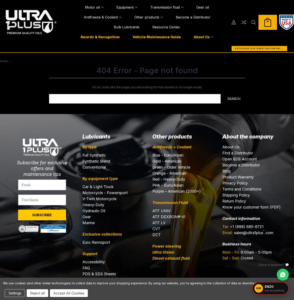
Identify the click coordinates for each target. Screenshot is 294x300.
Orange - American (169, 173)
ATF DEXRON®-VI (168, 217)
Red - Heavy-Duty (168, 179)
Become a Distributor (193, 17)
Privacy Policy (235, 183)
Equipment (125, 7)
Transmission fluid (165, 7)
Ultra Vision (163, 252)
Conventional (94, 167)
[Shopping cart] (267, 22)
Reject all (37, 293)
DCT (156, 235)
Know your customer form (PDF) (251, 207)
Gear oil (202, 7)
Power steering (166, 246)
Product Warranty (238, 177)
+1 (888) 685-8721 (242, 226)
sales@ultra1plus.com (247, 232)
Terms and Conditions (241, 189)
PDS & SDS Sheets (99, 274)
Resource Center (166, 27)
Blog (226, 171)
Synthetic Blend (96, 161)
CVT (156, 229)
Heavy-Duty (93, 205)
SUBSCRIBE (42, 215)
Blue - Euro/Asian (167, 155)
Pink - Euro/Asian (167, 185)
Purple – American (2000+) (176, 191)
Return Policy (234, 201)
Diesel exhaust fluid (171, 258)
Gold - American (166, 161)
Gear (86, 217)
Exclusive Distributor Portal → (259, 48)
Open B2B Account (239, 159)
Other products (146, 17)
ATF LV (159, 223)
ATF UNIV (161, 211)
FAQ (86, 268)
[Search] (253, 22)
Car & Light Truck (98, 186)
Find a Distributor (237, 153)
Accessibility (93, 262)
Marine (88, 223)
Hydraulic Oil (93, 211)
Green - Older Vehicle (171, 167)
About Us (202, 37)
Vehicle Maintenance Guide (157, 37)
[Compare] (243, 22)
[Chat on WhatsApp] (283, 275)
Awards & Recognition (100, 37)
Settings (14, 293)
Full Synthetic (94, 155)
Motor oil (92, 7)
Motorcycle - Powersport (105, 192)
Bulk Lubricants (126, 27)
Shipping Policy (236, 195)
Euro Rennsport (96, 242)
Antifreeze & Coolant (101, 17)
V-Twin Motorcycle (99, 198)
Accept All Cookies (68, 293)
